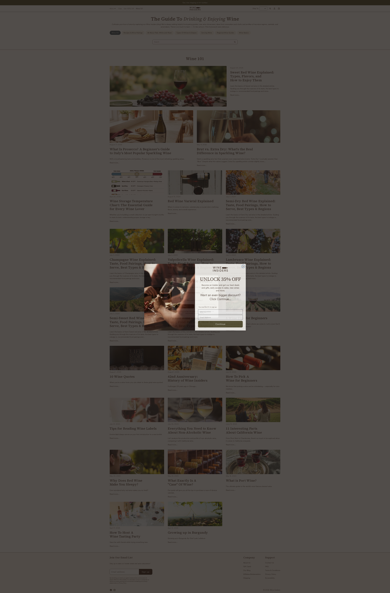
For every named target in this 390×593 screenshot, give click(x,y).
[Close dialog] (243, 265)
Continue (220, 323)
